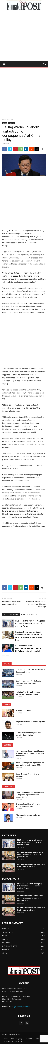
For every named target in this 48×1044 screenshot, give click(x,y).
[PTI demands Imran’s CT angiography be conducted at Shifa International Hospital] (8, 648)
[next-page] (7, 657)
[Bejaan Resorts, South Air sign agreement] (8, 777)
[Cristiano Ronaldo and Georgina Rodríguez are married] (8, 807)
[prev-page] (3, 657)
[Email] (36, 149)
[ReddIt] (31, 149)
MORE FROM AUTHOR (29, 615)
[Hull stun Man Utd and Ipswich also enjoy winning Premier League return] (8, 695)
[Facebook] (4, 149)
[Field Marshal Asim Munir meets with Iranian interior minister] (8, 867)
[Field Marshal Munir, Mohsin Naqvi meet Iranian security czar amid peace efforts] (8, 855)
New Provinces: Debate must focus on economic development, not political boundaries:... (30, 753)
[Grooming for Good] (8, 713)
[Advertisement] (24, 35)
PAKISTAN (11, 123)
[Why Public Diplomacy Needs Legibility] (8, 724)
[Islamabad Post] (24, 5)
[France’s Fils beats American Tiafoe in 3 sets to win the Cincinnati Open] (8, 673)
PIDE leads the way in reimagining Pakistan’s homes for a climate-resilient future (30, 623)
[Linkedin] (26, 149)
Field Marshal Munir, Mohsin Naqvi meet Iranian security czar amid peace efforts (30, 854)
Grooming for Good (23, 710)
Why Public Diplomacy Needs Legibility (30, 722)
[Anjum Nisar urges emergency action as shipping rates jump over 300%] (8, 766)
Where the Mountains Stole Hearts (29, 815)
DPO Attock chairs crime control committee (11, 603)
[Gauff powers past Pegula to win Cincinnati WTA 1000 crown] (8, 684)
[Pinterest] (15, 149)
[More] (42, 149)
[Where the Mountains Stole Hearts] (8, 818)
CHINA (11, 119)
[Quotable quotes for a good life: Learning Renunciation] (8, 736)
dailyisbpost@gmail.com (21, 1006)
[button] (4, 64)
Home (4, 119)
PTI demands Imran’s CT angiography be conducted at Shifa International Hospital (28, 648)
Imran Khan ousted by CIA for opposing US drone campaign (36, 604)
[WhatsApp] (20, 149)
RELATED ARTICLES (11, 615)
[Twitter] (10, 149)
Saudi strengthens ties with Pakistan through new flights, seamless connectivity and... (30, 794)
